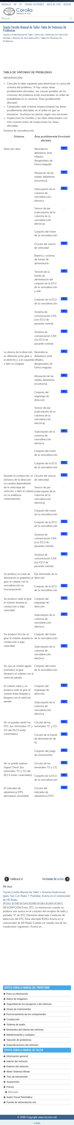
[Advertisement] (37, 55)
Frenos (10, 1087)
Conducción (13, 1019)
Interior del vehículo (17, 1061)
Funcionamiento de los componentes (26, 1014)
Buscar (67, 4)
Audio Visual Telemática (19, 1097)
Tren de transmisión (17, 1076)
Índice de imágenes (17, 999)
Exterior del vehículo (17, 1066)
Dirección (39, 34)
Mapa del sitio (54, 4)
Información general (17, 1056)
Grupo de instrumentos (19, 1009)
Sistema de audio (16, 1024)
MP (15, 4)
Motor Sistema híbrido (18, 1071)
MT (20, 4)
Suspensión (13, 1082)
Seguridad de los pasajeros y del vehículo (29, 1004)
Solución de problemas (19, 1040)
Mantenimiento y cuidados (21, 1034)
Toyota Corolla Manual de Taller (18, 34)
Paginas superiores (34, 4)
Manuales (6, 4)
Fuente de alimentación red (21, 1102)
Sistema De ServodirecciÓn (25, 38)
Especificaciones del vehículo (22, 1045)
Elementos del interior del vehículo (25, 1029)
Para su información (17, 993)
